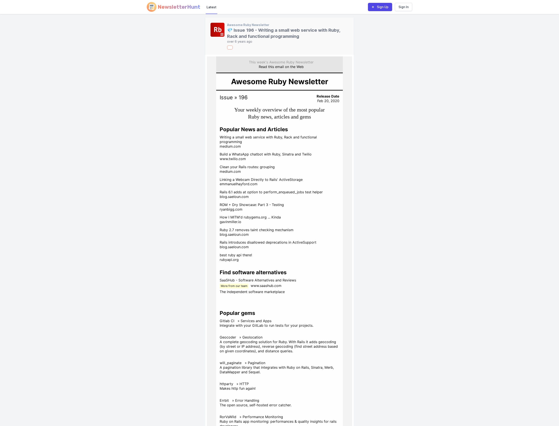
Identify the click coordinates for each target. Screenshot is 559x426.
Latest (211, 7)
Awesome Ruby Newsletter (248, 25)
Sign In (404, 7)
